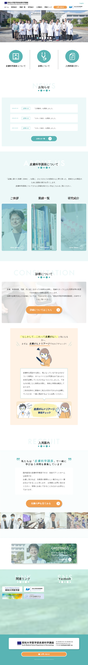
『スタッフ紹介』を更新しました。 (45, 118)
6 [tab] (50, 38)
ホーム (6, 7)
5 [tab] (48, 38)
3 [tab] (43, 38)
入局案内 (39, 7)
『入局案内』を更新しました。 (44, 108)
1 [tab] (37, 38)
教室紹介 (14, 7)
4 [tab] (45, 38)
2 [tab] (40, 38)
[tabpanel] (44, 26)
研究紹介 (31, 7)
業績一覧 (22, 7)
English (81, 3)
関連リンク (48, 7)
